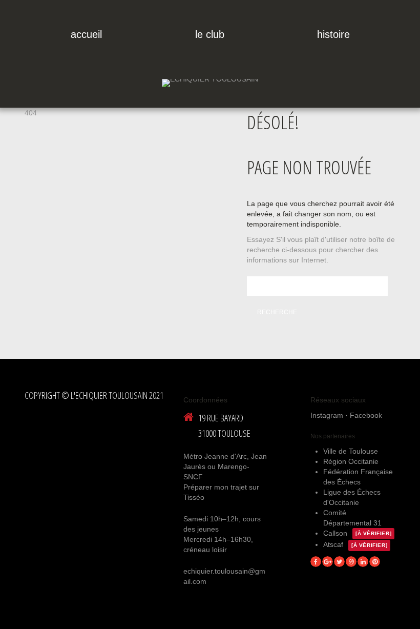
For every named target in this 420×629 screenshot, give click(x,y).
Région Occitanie (351, 461)
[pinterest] (374, 561)
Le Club (209, 34)
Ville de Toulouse (350, 451)
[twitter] (339, 561)
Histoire (333, 34)
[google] (327, 561)
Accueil (86, 34)
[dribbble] (351, 561)
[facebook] (315, 561)
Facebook (366, 415)
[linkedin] (363, 561)
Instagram (326, 415)
